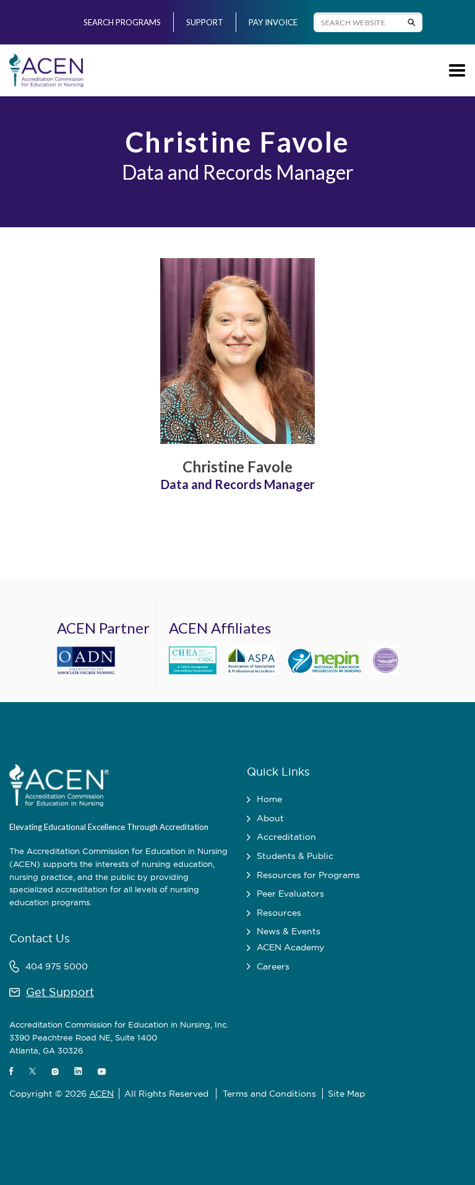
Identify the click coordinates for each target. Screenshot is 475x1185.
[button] (455, 70)
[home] (46, 70)
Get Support (60, 992)
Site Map (346, 1093)
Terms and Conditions (269, 1093)
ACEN (101, 1093)
